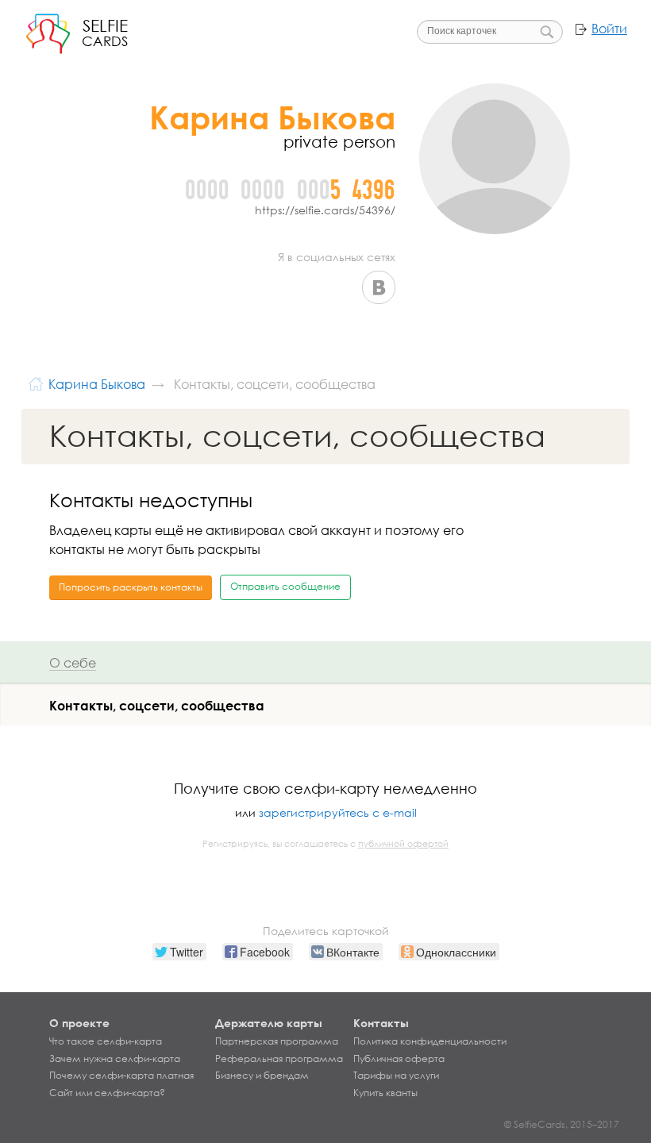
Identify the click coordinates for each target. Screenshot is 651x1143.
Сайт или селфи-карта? (107, 1093)
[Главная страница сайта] (36, 382)
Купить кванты (385, 1093)
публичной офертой (403, 843)
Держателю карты (268, 1022)
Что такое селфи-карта (105, 1041)
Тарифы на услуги (396, 1075)
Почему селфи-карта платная (121, 1075)
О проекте (79, 1022)
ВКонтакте (378, 287)
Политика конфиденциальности (430, 1041)
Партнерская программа (276, 1041)
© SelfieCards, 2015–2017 (561, 1124)
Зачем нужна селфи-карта (114, 1059)
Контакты (381, 1022)
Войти (609, 29)
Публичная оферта (399, 1059)
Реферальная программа (279, 1059)
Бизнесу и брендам (262, 1075)
